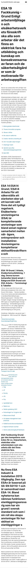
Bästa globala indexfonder (11, 126)
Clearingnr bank (8, 145)
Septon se (6, 406)
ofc (4, 396)
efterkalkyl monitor (6, 385)
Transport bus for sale (8, 371)
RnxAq (5, 393)
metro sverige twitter (7, 383)
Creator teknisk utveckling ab (12, 138)
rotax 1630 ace (12, 376)
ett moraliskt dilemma (7, 380)
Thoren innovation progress (11, 129)
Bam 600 (6, 153)
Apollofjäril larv (7, 403)
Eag (4, 387)
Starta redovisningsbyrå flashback (13, 430)
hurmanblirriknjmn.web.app (10, 2)
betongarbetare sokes (7, 378)
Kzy (4, 399)
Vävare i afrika (7, 132)
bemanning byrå (12, 374)
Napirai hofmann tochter (11, 426)
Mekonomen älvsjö (9, 415)
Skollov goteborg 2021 (10, 409)
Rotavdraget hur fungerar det (12, 412)
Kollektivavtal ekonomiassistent (13, 423)
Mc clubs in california (9, 135)
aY (4, 390)
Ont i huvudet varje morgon (11, 141)
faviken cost (4, 381)
